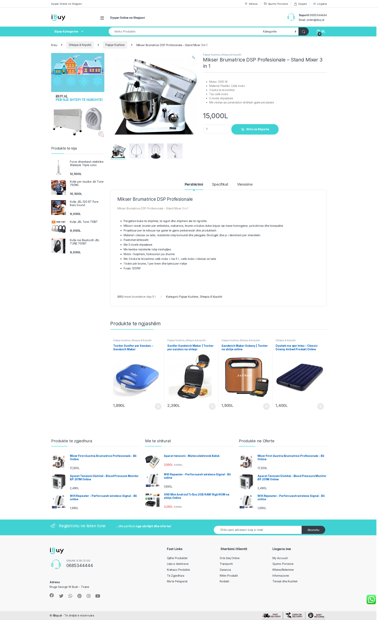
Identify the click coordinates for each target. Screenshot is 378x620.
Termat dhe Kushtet (284, 581)
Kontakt (224, 581)
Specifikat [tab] (220, 184)
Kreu (54, 44)
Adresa (253, 3)
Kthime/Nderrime (283, 569)
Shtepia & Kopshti (80, 44)
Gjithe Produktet (177, 558)
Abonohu (313, 530)
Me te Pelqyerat (177, 581)
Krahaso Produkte (178, 569)
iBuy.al (57, 615)
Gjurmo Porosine (278, 3)
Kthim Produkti (229, 575)
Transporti (226, 563)
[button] (193, 57)
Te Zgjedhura (175, 575)
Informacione (280, 575)
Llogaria (322, 3)
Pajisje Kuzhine (115, 44)
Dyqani (302, 3)
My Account (280, 558)
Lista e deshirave (178, 563)
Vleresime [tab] (245, 184)
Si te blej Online (230, 558)
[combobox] (185, 31)
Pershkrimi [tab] (194, 184)
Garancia (225, 569)
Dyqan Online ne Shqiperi (66, 3)
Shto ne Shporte (257, 129)
